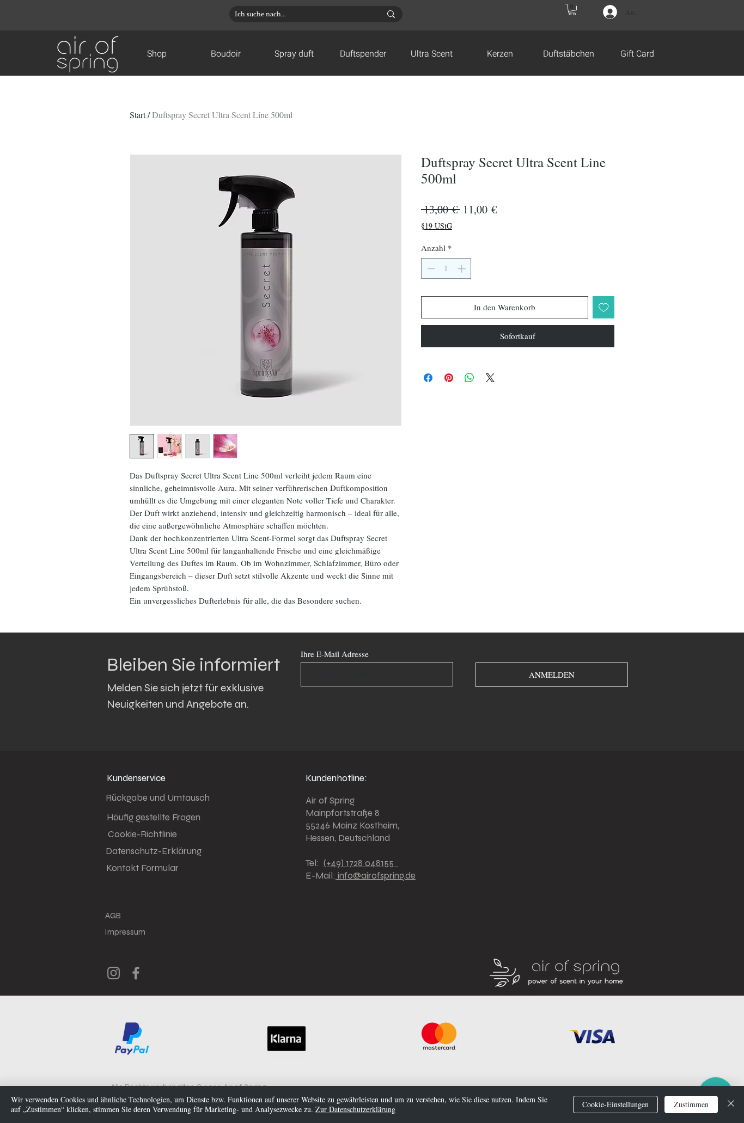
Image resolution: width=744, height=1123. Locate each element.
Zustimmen (691, 1104)
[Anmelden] (609, 12)
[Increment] (462, 269)
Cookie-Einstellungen (615, 1104)
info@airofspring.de (376, 875)
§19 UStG (436, 225)
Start (137, 114)
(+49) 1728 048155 (361, 863)
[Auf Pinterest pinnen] (448, 377)
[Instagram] (113, 973)
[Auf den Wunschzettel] (604, 307)
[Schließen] (730, 1104)
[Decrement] (430, 269)
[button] (572, 9)
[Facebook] (135, 973)
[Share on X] (490, 377)
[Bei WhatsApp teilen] (469, 377)
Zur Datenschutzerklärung (355, 1109)
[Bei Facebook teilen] (428, 377)
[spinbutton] (446, 269)
